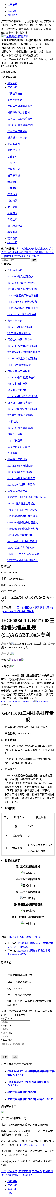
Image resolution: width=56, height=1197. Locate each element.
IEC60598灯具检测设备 (20, 276)
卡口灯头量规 (14, 440)
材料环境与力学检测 (18, 112)
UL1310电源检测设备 (19, 365)
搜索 (34, 260)
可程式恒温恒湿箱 (17, 383)
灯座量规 (12, 453)
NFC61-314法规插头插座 (20, 535)
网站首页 (12, 83)
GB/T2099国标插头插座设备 (22, 528)
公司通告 (12, 188)
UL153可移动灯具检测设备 (22, 301)
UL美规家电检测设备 (19, 333)
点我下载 (16, 660)
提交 (4, 1057)
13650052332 (27, 701)
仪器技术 (12, 194)
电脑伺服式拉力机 (17, 390)
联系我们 (12, 11)
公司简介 (12, 213)
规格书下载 (13, 169)
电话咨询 (12, 1181)
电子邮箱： (8, 1033)
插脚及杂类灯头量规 (18, 447)
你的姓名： (8, 1018)
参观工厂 (12, 219)
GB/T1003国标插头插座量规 (22, 522)
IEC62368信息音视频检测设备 (23, 352)
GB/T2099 (25, 936)
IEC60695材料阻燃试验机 (21, 377)
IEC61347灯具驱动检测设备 (22, 289)
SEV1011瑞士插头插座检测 (22, 541)
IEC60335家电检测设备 (20, 327)
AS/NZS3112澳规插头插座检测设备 (26, 497)
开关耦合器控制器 (17, 131)
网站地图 (12, 15)
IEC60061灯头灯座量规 (20, 125)
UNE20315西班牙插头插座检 (23, 554)
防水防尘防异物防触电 (19, 118)
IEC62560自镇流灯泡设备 (21, 283)
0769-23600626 (9, 701)
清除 (15, 1057)
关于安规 (12, 4)
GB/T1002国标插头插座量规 (22, 516)
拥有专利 (12, 232)
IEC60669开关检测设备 (20, 472)
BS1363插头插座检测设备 (21, 503)
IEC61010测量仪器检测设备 (22, 358)
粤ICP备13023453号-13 (31, 1145)
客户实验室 (13, 150)
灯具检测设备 (14, 93)
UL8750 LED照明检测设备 (21, 314)
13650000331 (44, 701)
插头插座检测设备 (17, 137)
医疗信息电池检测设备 (19, 106)
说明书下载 (13, 175)
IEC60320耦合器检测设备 (21, 478)
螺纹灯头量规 (14, 434)
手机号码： (8, 1026)
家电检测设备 (14, 100)
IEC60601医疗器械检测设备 (22, 346)
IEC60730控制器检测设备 (21, 484)
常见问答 (12, 200)
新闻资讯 (12, 182)
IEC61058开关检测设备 (20, 465)
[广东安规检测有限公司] (15, 36)
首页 (16, 607)
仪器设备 (12, 87)
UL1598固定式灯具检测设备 (22, 295)
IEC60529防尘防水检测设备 (22, 409)
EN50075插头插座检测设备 (22, 510)
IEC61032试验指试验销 (20, 415)
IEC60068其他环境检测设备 (22, 396)
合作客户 (12, 156)
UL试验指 (12, 421)
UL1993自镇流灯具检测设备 (22, 308)
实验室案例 (13, 144)
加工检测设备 (14, 226)
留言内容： (8, 1040)
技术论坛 (12, 242)
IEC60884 (14, 936)
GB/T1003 (37, 936)
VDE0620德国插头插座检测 (22, 560)
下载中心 (12, 163)
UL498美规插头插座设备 (21, 547)
